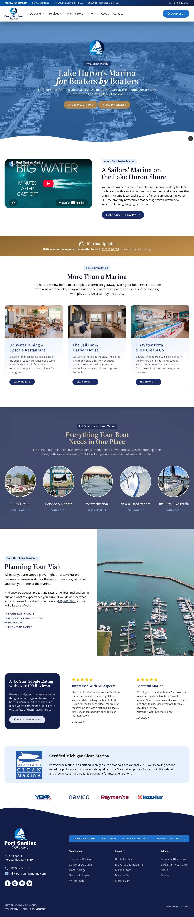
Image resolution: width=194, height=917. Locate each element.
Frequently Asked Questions (25, 618)
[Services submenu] (61, 13)
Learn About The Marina (121, 214)
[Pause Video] (190, 138)
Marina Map (15, 622)
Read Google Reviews (29, 719)
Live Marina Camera (20, 627)
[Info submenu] (95, 13)
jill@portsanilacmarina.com (28, 873)
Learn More (20, 382)
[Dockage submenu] (43, 13)
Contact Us (178, 13)
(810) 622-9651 (181, 2)
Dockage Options (82, 104)
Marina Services (116, 104)
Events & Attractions (21, 613)
